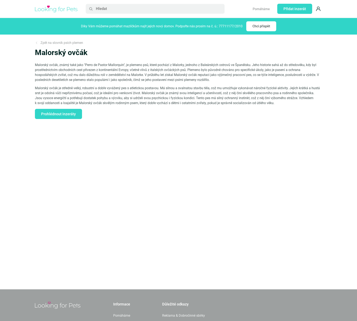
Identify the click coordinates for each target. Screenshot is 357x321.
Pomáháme (261, 9)
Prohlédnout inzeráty (58, 114)
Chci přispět (261, 26)
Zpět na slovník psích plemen (61, 43)
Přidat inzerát (294, 9)
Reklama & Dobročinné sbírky (183, 315)
